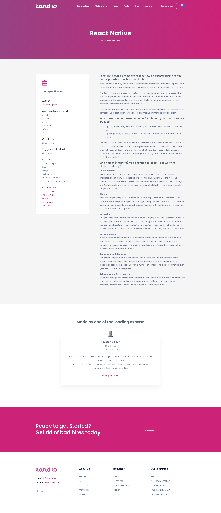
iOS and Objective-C (51, 191)
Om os (82, 494)
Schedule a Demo (121, 485)
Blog (137, 6)
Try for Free (148, 431)
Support (116, 490)
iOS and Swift (48, 195)
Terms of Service (159, 494)
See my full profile (110, 375)
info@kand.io (49, 478)
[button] (183, 6)
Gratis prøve (167, 6)
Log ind (148, 6)
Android (45, 198)
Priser (115, 6)
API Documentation (160, 481)
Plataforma (101, 6)
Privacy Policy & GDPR (161, 490)
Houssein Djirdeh (112, 40)
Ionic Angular (48, 202)
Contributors (82, 6)
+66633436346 (52, 482)
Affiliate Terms (158, 485)
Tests (126, 6)
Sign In (115, 476)
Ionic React (47, 205)
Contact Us (84, 490)
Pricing (82, 476)
